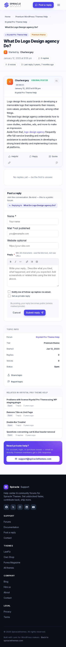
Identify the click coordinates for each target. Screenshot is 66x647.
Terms (7, 617)
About (7, 592)
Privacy (7, 611)
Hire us (7, 587)
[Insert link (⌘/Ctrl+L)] (27, 261)
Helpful (15, 156)
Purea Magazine (12, 562)
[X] (13, 507)
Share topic (16, 375)
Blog (6, 581)
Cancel (17, 312)
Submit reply (33, 312)
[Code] (20, 261)
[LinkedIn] (26, 507)
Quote (55, 156)
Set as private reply (21, 296)
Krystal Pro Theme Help (16, 22)
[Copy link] (9, 162)
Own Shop (9, 557)
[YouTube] (33, 507)
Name (11, 216)
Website (16, 240)
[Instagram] (20, 507)
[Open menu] (58, 5)
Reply (35, 156)
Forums (7, 521)
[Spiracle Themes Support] (13, 5)
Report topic (17, 381)
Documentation (11, 527)
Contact (8, 538)
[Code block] (37, 261)
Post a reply (45, 5)
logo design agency (34, 132)
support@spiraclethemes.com (34, 459)
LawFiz (7, 551)
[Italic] (15, 261)
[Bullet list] (32, 261)
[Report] (56, 162)
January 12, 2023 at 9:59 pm (28, 88)
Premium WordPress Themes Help (32, 16)
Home (7, 16)
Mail (18, 228)
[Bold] (10, 261)
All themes (9, 567)
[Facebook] (6, 507)
